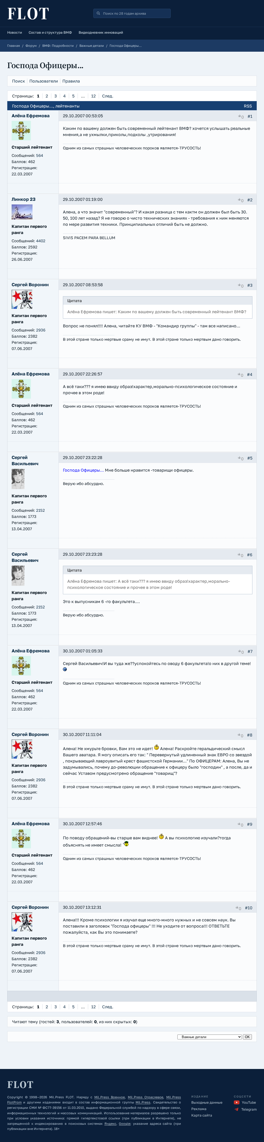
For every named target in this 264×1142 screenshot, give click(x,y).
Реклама (199, 1109)
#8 (249, 735)
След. (107, 95)
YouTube (249, 1102)
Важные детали (91, 46)
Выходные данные (206, 1102)
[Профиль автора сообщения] (21, 138)
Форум (31, 46)
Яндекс (110, 1124)
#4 (249, 374)
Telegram (249, 1109)
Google (124, 1124)
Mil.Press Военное (109, 1097)
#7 (250, 651)
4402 (40, 240)
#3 (249, 285)
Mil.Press (143, 1102)
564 (39, 155)
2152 (40, 510)
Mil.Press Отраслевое (145, 1097)
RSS (248, 106)
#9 (249, 824)
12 (93, 95)
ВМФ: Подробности (58, 46)
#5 (249, 458)
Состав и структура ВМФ (50, 32)
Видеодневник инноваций (101, 32)
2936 (40, 330)
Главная (13, 46)
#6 (249, 554)
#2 (249, 199)
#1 (250, 116)
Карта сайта (201, 1115)
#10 (248, 907)
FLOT (28, 13)
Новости (14, 32)
